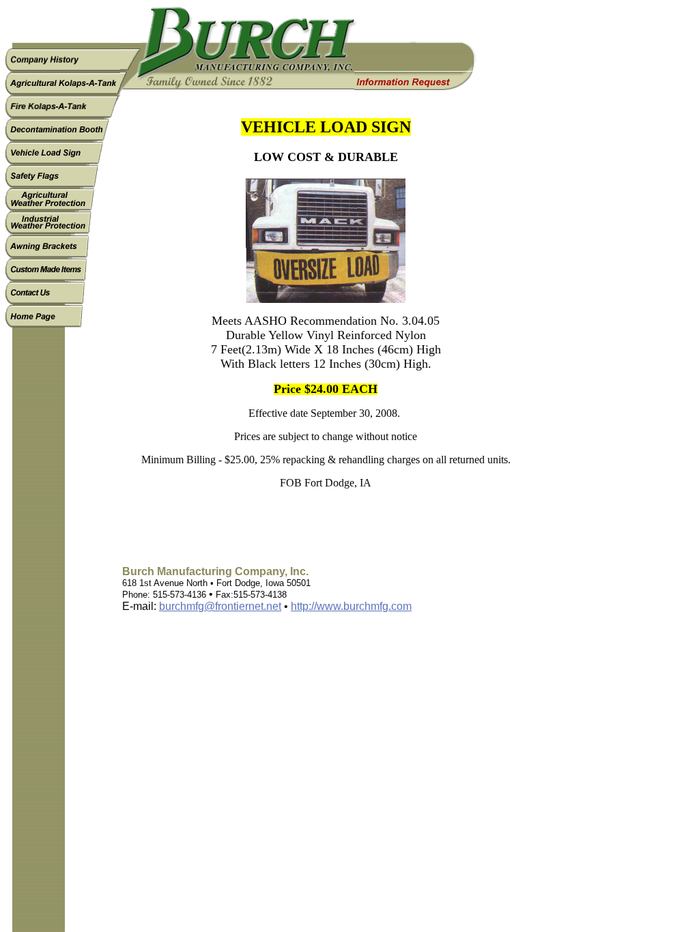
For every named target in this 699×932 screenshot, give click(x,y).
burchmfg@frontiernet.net (220, 606)
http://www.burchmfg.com (351, 606)
